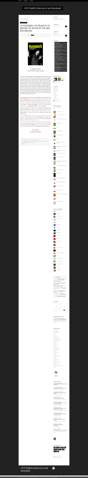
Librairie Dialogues (56, 349)
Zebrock (55, 360)
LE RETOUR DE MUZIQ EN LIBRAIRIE (60, 430)
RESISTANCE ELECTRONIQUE (59, 63)
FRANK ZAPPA (57, 48)
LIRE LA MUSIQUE (57, 55)
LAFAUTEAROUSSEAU (61, 279)
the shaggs (30, 142)
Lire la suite (64, 19)
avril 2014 (55, 93)
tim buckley (39, 141)
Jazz (58, 451)
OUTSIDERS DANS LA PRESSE (59, 398)
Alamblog (55, 333)
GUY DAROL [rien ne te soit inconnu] (42, 8)
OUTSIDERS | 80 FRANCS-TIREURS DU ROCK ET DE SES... (60, 414)
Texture (55, 358)
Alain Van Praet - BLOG (57, 281)
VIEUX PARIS (56, 71)
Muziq (54, 342)
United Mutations (56, 331)
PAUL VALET (56, 62)
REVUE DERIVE (57, 65)
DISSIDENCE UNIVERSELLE (58, 45)
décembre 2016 (56, 88)
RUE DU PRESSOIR (57, 66)
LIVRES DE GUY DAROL (36, 139)
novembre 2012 (56, 99)
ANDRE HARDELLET (57, 43)
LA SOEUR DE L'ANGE (58, 52)
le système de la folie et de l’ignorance (60, 285)
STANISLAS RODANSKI (58, 68)
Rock (54, 447)
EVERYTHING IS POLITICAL (58, 46)
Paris (65, 447)
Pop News (55, 364)
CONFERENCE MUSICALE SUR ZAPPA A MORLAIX (60, 319)
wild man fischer (25, 142)
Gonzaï (55, 353)
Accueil (20, 0)
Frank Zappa (56, 449)
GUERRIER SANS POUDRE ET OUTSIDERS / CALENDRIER (60, 403)
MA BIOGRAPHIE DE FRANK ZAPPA (60, 388)
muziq (33, 142)
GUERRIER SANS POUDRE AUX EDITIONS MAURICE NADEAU (60, 409)
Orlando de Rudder (56, 332)
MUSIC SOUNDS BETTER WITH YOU (60, 59)
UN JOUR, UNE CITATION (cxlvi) (59, 280)
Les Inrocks (55, 354)
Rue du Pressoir (56, 343)
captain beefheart (34, 141)
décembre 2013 (56, 95)
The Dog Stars (56, 294)
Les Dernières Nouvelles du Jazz (58, 365)
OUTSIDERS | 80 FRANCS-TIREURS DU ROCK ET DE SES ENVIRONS (35, 28)
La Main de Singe (56, 341)
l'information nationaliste (61, 296)
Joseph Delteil (56, 330)
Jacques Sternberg (56, 337)
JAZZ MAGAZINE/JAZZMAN (58, 49)
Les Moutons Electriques (57, 355)
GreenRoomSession (56, 359)
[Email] (55, 439)
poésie (62, 447)
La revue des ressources (57, 338)
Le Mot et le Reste (56, 347)
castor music (25, 141)
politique (60, 449)
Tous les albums (57, 81)
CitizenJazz (55, 357)
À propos (31, 0)
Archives (25, 0)
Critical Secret (56, 363)
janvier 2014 (55, 94)
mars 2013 (55, 98)
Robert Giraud (56, 336)
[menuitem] (20, 1)
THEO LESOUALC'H (57, 69)
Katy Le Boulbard (56, 319)
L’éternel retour (56, 293)
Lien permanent (25, 139)
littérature (55, 451)
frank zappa (30, 141)
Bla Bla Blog (61, 293)
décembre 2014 (56, 90)
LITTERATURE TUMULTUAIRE (59, 56)
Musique (57, 447)
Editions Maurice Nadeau (57, 362)
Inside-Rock (55, 344)
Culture (63, 449)
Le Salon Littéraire (56, 352)
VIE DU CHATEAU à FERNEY (58, 286)
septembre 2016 (56, 89)
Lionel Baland (58, 277)
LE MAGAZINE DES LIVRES (58, 53)
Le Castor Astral (56, 348)
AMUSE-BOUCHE (57, 42)
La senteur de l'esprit (62, 294)
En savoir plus (55, 477)
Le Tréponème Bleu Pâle (57, 339)
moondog (43, 141)
